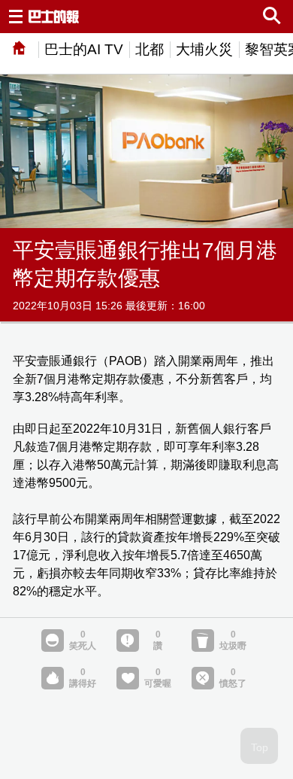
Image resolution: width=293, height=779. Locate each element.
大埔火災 (204, 49)
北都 (149, 49)
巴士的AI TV (83, 49)
